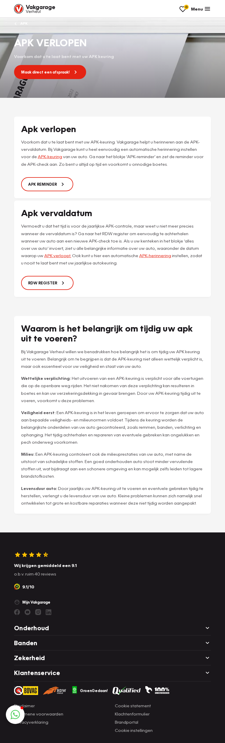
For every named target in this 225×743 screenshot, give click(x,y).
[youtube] (27, 612)
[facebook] (17, 612)
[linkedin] (49, 612)
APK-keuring (50, 156)
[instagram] (38, 612)
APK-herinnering (155, 255)
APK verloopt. (57, 255)
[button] (15, 714)
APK (23, 23)
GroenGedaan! (94, 690)
